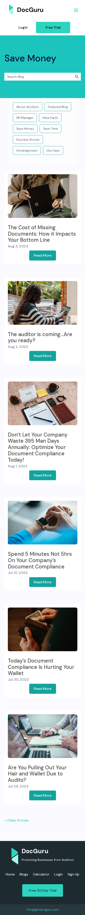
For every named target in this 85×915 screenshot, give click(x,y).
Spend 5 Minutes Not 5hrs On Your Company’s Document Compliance (40, 560)
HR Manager (24, 118)
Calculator (41, 875)
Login (23, 27)
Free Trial (53, 27)
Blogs (24, 875)
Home (10, 875)
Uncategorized (26, 150)
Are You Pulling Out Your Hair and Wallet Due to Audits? (37, 774)
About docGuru (27, 107)
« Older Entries (16, 820)
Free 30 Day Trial (42, 890)
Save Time (50, 129)
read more (42, 255)
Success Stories (27, 140)
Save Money (25, 129)
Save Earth (50, 118)
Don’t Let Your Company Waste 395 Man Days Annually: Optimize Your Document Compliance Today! (38, 447)
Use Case (53, 150)
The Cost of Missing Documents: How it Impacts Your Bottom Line (42, 233)
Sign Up (73, 875)
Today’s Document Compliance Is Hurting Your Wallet (41, 667)
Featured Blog (58, 107)
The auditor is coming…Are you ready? (40, 337)
